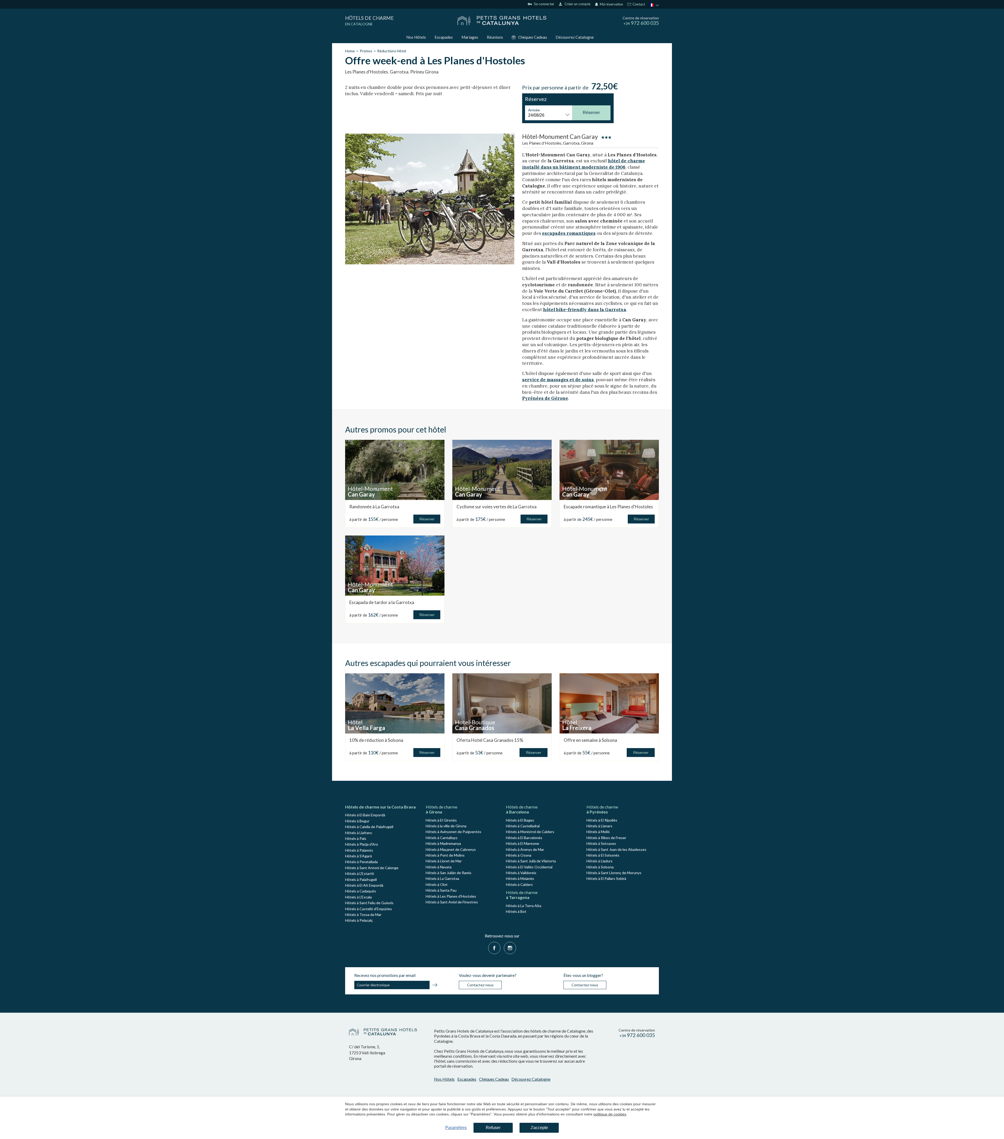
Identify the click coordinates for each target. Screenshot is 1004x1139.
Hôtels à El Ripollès (601, 820)
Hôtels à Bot (516, 911)
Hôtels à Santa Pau (441, 890)
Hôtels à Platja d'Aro (361, 844)
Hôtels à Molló (598, 831)
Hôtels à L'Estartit (359, 873)
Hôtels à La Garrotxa (442, 878)
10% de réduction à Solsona (376, 740)
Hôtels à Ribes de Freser (606, 837)
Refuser (493, 1127)
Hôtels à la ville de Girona (446, 826)
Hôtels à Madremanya (443, 843)
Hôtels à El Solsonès (602, 855)
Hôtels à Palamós (359, 850)
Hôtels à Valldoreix (521, 872)
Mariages (469, 37)
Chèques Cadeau (532, 37)
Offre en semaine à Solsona (590, 740)
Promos (366, 51)
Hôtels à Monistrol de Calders (530, 831)
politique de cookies (610, 1114)
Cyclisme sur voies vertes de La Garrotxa (497, 506)
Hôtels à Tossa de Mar (363, 914)
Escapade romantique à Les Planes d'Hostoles (608, 506)
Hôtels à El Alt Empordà (364, 885)
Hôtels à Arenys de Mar (525, 849)
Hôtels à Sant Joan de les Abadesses (616, 849)
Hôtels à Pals (355, 838)
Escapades (444, 37)
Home (350, 51)
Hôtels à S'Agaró (358, 856)
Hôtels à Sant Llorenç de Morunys (613, 872)
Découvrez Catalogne (575, 37)
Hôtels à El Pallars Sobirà (606, 878)
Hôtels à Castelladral (523, 826)
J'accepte (539, 1127)
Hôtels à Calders (519, 884)
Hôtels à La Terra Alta (523, 905)
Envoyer (434, 985)
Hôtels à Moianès (520, 878)
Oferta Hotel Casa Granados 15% (490, 740)
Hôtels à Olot (437, 884)
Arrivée (534, 110)
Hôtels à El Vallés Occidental (529, 867)
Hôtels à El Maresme (522, 843)
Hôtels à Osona (518, 855)
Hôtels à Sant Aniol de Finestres (452, 902)
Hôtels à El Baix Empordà (365, 815)
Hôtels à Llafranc (358, 832)
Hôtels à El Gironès (441, 820)
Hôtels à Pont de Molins (445, 855)
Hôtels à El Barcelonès (524, 837)
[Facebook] (494, 947)
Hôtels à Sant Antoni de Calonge (371, 867)
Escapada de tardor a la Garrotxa (381, 602)
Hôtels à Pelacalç (359, 920)
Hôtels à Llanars (599, 826)
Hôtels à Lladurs (599, 861)
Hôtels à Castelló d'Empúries (368, 909)
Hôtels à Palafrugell (361, 879)
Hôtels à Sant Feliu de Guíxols (369, 903)
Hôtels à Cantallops (442, 837)
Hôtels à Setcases (601, 843)
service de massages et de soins (558, 380)
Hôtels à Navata (439, 867)
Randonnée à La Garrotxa (374, 506)
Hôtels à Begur (357, 821)
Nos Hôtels (416, 37)
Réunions (495, 37)
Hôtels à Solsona (600, 867)
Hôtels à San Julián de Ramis (448, 872)
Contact (638, 4)
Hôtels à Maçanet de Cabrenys (451, 849)
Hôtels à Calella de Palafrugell (369, 826)
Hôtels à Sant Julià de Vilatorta (531, 861)
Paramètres (456, 1127)
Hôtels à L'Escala (358, 897)
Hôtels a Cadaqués (360, 891)
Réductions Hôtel (391, 51)
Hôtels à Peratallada (361, 861)
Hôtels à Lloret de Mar (444, 861)
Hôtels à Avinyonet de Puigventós (453, 831)
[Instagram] (510, 947)
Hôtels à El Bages (520, 820)
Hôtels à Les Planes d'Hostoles (451, 896)
